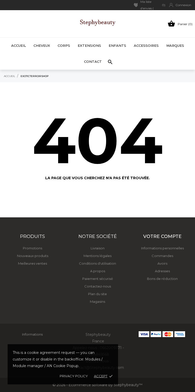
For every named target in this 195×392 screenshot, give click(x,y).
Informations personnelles (162, 248)
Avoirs (162, 263)
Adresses (162, 271)
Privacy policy (74, 376)
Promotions (32, 248)
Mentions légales (97, 256)
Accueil (18, 45)
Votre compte (162, 236)
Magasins (97, 301)
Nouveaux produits (32, 256)
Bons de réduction (162, 279)
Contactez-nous (97, 286)
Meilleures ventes (32, 263)
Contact (93, 61)
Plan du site (97, 294)
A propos (97, 271)
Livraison (98, 248)
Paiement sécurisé (97, 279)
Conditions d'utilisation (97, 263)
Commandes (162, 256)
